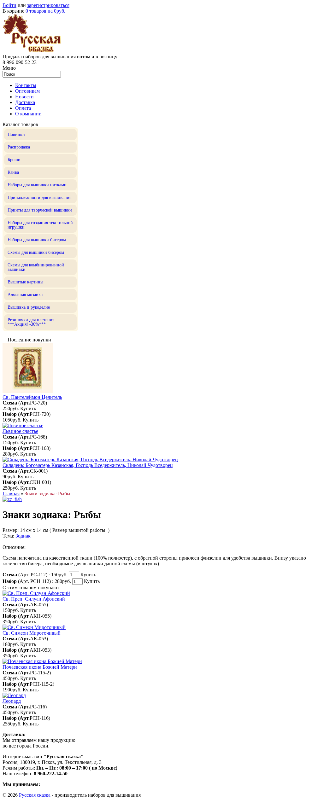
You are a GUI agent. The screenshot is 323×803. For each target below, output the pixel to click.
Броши (14, 159)
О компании (28, 113)
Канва (13, 172)
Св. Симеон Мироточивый (32, 633)
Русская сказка (34, 795)
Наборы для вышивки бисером (37, 239)
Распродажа (19, 147)
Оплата (23, 108)
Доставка (25, 102)
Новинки (16, 134)
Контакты (25, 85)
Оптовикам (27, 91)
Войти (9, 5)
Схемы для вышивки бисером (36, 252)
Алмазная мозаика (25, 294)
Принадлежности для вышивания (39, 197)
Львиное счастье (20, 431)
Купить (28, 408)
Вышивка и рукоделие (29, 307)
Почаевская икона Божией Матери (40, 667)
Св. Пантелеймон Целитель (32, 397)
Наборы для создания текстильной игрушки (40, 225)
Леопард (12, 701)
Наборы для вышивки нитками (37, 185)
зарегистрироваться (48, 5)
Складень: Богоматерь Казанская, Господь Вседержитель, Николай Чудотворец (88, 465)
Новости (24, 96)
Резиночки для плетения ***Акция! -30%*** (31, 322)
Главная (11, 493)
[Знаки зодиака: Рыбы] (12, 499)
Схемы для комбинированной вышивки (36, 267)
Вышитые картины (25, 282)
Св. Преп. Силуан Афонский (34, 599)
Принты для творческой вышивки (40, 210)
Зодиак (23, 535)
